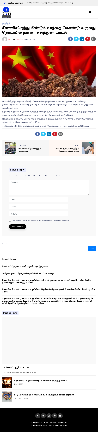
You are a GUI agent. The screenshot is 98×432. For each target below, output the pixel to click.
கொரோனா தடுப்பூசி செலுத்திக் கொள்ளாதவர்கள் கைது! (66, 149)
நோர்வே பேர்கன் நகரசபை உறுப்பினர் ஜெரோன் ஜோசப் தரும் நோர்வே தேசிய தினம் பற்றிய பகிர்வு (48, 290)
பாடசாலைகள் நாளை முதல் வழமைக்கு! (30, 149)
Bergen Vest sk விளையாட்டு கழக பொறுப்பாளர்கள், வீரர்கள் (44, 395)
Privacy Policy (36, 422)
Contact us (62, 422)
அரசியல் (6, 23)
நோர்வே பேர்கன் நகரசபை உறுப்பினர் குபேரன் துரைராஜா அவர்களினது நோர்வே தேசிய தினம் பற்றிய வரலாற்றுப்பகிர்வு (46, 281)
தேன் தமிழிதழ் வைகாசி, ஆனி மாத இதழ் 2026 (25, 266)
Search (4, 243)
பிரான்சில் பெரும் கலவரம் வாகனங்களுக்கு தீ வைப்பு (41, 381)
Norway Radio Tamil (11, 372)
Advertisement (50, 422)
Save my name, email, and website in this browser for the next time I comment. (40, 221)
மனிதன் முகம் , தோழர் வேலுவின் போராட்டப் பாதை (50, 2)
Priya (13, 39)
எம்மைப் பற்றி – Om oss (16, 367)
